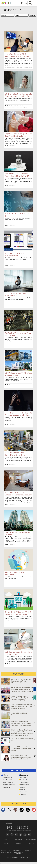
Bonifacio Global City (14, 65)
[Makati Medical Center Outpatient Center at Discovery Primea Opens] (18, 490)
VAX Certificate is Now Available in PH (14, 254)
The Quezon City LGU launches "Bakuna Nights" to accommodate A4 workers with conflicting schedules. (18, 339)
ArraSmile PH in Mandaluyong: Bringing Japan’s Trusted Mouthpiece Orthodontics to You (22, 681)
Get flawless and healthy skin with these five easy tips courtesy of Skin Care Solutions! (18, 99)
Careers (18, 843)
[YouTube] (29, 834)
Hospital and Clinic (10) (9, 784)
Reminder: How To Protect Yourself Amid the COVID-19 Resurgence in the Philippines (17, 175)
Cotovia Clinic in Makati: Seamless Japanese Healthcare (21, 714)
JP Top (24, 3)
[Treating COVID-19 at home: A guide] (18, 211)
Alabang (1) (23, 777)
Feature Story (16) (8, 782)
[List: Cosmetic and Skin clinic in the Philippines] (18, 650)
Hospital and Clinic (27, 67)
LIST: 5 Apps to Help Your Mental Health (15, 294)
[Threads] (27, 811)
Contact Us (31, 843)
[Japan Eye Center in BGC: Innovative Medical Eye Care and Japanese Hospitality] (18, 52)
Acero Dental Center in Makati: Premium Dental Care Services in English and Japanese (21, 706)
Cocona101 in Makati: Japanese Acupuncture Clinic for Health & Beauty (21, 748)
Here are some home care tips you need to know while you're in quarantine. (18, 218)
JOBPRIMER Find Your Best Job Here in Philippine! (18, 852)
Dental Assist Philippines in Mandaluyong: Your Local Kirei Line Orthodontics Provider (21, 757)
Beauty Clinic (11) (8, 777)
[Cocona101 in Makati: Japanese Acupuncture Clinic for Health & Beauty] (5, 752)
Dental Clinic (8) (7, 780)
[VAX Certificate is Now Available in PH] (18, 251)
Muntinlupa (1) (24, 784)
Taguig (21, 65)
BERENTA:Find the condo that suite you (6, 851)
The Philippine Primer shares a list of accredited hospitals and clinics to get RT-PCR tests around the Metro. (18, 379)
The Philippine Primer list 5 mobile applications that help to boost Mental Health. (18, 298)
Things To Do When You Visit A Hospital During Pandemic (18, 613)
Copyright (6, 843)
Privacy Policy (18, 839)
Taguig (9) (23, 794)
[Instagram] (15, 810)
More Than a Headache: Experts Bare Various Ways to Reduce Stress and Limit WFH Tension (18, 415)
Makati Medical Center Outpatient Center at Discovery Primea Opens (18, 494)
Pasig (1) (22, 789)
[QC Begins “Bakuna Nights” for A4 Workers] (18, 331)
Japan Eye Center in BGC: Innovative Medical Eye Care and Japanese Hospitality (17, 56)
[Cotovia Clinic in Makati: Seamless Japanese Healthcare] (5, 718)
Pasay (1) (23, 787)
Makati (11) (23, 780)
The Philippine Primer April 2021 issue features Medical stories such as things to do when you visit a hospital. (18, 618)
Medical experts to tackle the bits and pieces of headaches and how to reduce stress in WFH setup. (18, 418)
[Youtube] (34, 810)
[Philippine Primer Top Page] (6, 5)
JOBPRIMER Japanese (30, 850)
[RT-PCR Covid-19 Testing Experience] (18, 570)
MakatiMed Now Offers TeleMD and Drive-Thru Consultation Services (15, 454)
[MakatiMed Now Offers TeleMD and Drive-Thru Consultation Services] (18, 450)
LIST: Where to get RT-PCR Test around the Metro (18, 374)
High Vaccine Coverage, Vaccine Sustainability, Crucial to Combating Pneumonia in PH (18, 136)
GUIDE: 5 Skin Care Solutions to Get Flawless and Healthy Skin (18, 95)
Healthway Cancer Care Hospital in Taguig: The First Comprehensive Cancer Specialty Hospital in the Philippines (22, 732)
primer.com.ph (17, 857)
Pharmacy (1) (6, 787)
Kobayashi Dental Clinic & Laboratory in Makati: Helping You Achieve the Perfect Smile (21, 723)
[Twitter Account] (10, 811)
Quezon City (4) (25, 792)
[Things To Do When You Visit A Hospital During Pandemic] (18, 610)
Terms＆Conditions (31, 839)
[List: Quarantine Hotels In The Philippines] (18, 530)
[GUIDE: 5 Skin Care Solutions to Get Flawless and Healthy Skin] (18, 92)
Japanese (6, 847)
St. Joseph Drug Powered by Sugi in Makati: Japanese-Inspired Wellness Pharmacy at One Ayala (22, 689)
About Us (6, 839)
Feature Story (19, 67)
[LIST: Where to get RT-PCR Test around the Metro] (18, 371)
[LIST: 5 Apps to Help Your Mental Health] (18, 291)
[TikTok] (21, 811)
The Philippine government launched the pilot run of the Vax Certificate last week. (18, 258)
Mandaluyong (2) (25, 782)
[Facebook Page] (3, 810)
